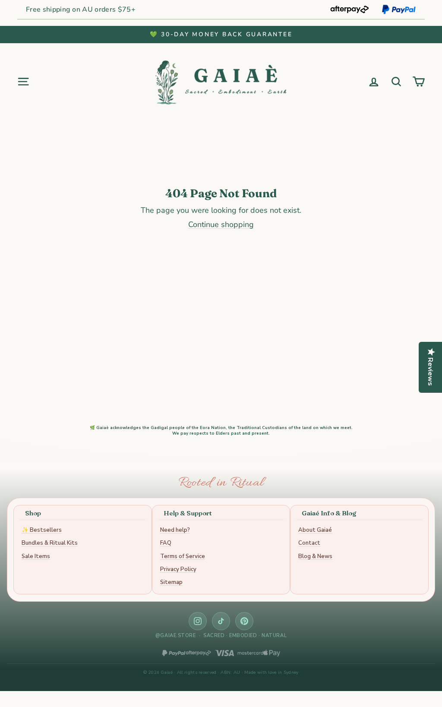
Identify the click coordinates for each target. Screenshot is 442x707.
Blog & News (315, 556)
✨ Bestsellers (42, 530)
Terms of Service (182, 556)
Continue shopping (221, 224)
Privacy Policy (178, 569)
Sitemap (171, 582)
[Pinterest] (244, 621)
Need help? (175, 530)
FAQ (165, 543)
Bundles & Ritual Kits (50, 543)
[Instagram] (198, 621)
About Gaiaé (315, 530)
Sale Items (36, 556)
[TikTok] (221, 621)
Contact (309, 543)
